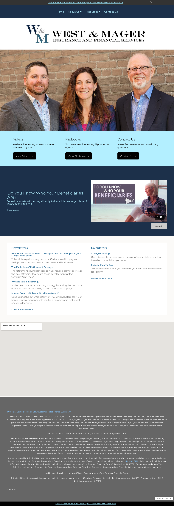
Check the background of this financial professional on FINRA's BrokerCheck (85, 2)
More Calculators (101, 278)
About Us (73, 11)
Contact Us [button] (126, 156)
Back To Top (162, 498)
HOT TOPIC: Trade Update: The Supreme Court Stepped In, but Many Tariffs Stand (46, 254)
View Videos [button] (23, 156)
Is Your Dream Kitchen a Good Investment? (35, 293)
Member (129, 461)
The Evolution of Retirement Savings (31, 267)
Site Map (11, 489)
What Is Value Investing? (25, 281)
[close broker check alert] (151, 2)
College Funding (100, 253)
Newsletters (19, 248)
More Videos (14, 210)
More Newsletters (22, 309)
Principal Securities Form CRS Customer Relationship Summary (39, 412)
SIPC (136, 461)
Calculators (99, 248)
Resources (92, 11)
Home (60, 11)
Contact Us (111, 11)
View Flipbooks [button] (77, 156)
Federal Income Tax (102, 265)
